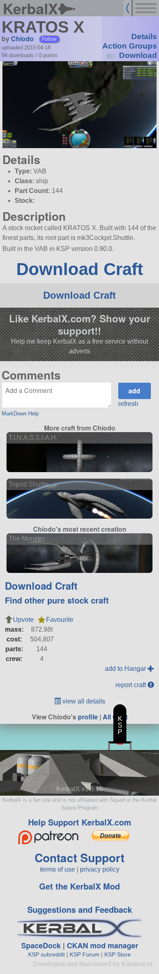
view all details (83, 701)
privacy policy (99, 869)
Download (138, 55)
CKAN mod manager (102, 945)
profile (88, 716)
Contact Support (79, 857)
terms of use (57, 869)
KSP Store (117, 954)
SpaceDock (41, 945)
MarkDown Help (20, 413)
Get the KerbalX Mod (79, 886)
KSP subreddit (46, 954)
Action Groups (129, 46)
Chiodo (22, 38)
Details (144, 36)
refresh (128, 403)
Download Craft (79, 269)
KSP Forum (84, 954)
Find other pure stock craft (57, 600)
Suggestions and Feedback (79, 909)
